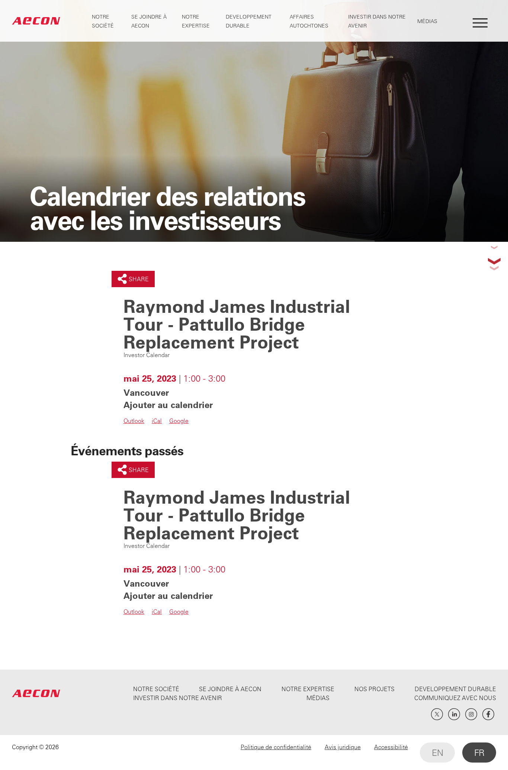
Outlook (133, 420)
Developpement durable (455, 689)
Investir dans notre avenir (177, 698)
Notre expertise (308, 689)
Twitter (437, 714)
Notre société (156, 689)
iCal (157, 420)
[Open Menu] (480, 21)
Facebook (488, 714)
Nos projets (374, 689)
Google (179, 420)
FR (479, 752)
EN (437, 752)
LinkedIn (454, 714)
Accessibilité (391, 747)
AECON (36, 21)
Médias (427, 21)
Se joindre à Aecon (230, 689)
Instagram (471, 714)
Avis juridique (343, 747)
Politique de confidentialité (276, 747)
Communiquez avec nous (455, 698)
